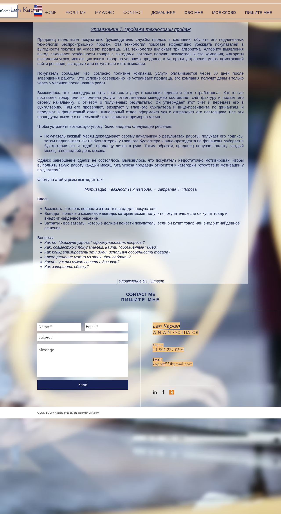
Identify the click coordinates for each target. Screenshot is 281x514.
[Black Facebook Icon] (163, 392)
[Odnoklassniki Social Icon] (171, 392)
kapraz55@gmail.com (173, 364)
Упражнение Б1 (133, 281)
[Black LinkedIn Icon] (155, 392)
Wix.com (94, 412)
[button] (75, 13)
